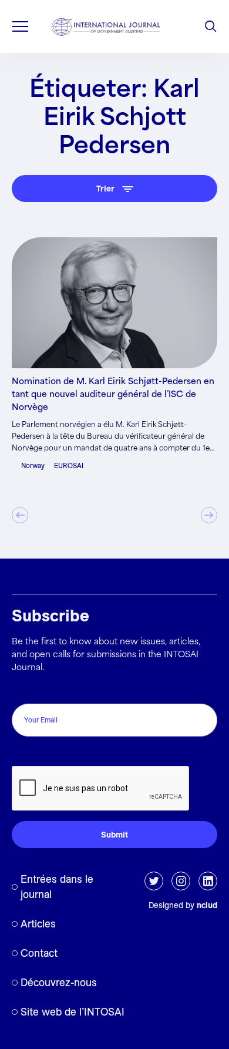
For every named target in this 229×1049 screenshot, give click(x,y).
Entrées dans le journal (57, 886)
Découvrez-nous (59, 982)
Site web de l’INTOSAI (72, 1011)
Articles (38, 923)
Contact (39, 953)
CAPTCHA (37, 753)
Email (25, 691)
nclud (207, 905)
